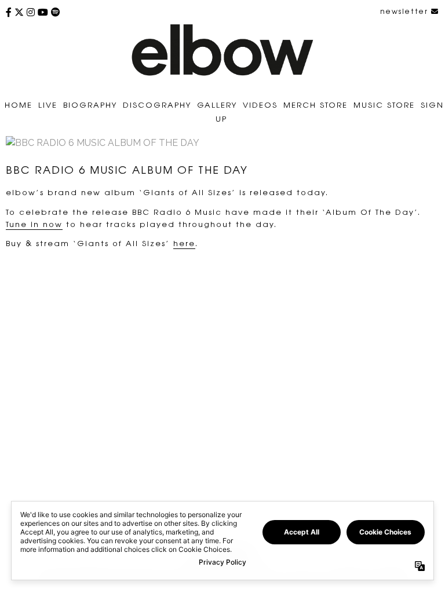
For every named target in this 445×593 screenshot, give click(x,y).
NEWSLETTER (405, 11)
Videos (260, 104)
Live (47, 104)
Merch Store (315, 104)
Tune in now (34, 223)
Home (18, 104)
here (184, 242)
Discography (157, 104)
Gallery (217, 104)
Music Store (384, 104)
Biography (90, 104)
